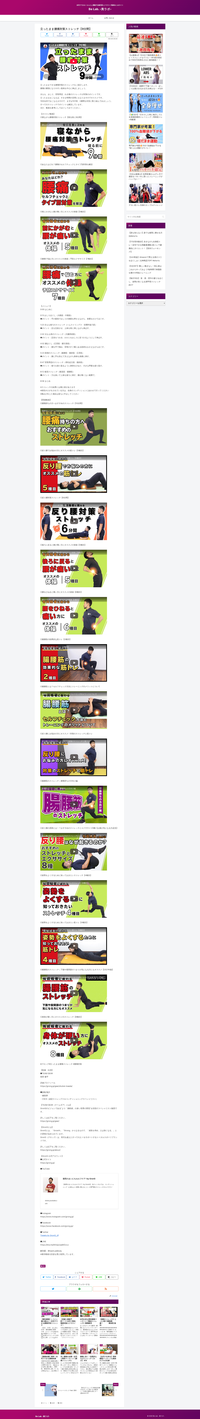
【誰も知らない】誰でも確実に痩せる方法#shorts (145, 234)
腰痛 (43, 1266)
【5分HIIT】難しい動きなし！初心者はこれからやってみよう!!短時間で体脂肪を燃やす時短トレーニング (145, 269)
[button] (163, 217)
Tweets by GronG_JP (49, 1235)
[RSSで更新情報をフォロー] (105, 1289)
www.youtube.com (51, 1202)
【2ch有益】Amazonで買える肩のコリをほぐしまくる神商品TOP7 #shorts (145, 259)
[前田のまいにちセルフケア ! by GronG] (50, 1185)
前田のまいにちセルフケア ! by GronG (79, 1179)
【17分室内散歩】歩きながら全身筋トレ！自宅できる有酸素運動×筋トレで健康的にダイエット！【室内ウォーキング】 (145, 246)
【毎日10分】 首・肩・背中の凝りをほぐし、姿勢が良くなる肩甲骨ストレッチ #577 (146, 281)
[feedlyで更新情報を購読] (79, 1289)
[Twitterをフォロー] (53, 1289)
